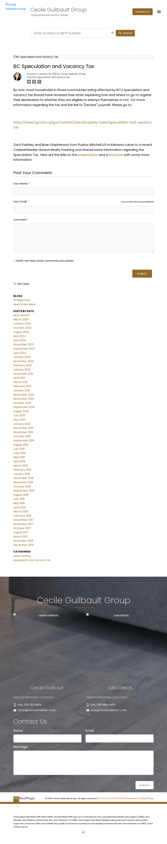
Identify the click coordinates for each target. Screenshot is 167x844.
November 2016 (23, 541)
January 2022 (21, 369)
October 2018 (22, 486)
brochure (116, 155)
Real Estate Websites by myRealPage (134, 798)
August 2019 (20, 445)
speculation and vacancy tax (54, 77)
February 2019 (22, 470)
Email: (90, 731)
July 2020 (19, 415)
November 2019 (23, 432)
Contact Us (142, 11)
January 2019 (21, 474)
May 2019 (19, 457)
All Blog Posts (21, 300)
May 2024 (19, 336)
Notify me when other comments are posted (44, 261)
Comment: (20, 220)
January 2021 (21, 390)
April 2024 (19, 340)
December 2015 (23, 545)
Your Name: (21, 183)
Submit (142, 273)
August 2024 (21, 332)
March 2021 (20, 382)
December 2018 (23, 478)
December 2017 (23, 520)
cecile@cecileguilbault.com (36, 710)
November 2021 (23, 374)
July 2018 (19, 499)
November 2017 (23, 524)
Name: (18, 731)
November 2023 (23, 344)
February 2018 (22, 516)
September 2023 (24, 349)
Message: (20, 747)
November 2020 (23, 399)
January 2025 (22, 323)
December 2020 (23, 395)
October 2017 (22, 528)
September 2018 (23, 490)
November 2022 (23, 361)
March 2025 (21, 319)
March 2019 (20, 466)
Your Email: (20, 201)
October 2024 (22, 328)
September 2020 (24, 407)
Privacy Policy (106, 798)
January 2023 (21, 357)
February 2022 (22, 365)
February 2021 (22, 386)
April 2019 (19, 461)
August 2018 (20, 495)
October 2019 (21, 436)
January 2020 (22, 424)
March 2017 (20, 536)
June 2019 (19, 453)
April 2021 (19, 378)
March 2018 (20, 511)
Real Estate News (24, 304)
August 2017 (20, 532)
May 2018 (19, 503)
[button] (142, 11)
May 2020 (19, 420)
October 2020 (22, 403)
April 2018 (19, 507)
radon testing (22, 556)
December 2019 (23, 428)
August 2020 (21, 411)
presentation (88, 155)
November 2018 (23, 482)
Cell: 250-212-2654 (29, 704)
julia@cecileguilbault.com (108, 710)
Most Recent (21, 315)
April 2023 (19, 353)
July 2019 (18, 449)
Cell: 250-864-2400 (103, 704)
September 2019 (23, 440)
